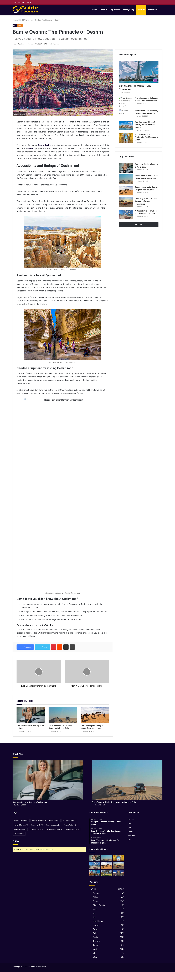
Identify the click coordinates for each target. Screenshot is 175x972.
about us (141, 10)
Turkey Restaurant (54, 829)
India (95, 909)
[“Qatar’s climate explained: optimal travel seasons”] (94, 873)
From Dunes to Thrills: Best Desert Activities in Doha (114, 802)
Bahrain (96, 893)
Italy (94, 917)
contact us (152, 10)
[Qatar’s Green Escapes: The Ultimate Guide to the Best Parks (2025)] (106, 873)
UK (94, 953)
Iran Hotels (54, 821)
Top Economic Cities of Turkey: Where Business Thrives (145, 125)
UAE (95, 949)
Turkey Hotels (20, 829)
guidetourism (19, 44)
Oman (95, 929)
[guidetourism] (25, 9)
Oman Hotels (37, 825)
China (95, 897)
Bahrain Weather (39, 821)
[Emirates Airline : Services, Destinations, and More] (126, 114)
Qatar (95, 933)
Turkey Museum (36, 829)
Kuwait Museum (21, 825)
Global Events (99, 905)
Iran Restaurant (69, 821)
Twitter (16, 841)
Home (94, 10)
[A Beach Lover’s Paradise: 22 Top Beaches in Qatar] (126, 214)
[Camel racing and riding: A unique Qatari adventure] (95, 715)
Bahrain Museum (21, 821)
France (96, 901)
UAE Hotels (19, 834)
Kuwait (96, 925)
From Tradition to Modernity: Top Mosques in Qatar (146, 137)
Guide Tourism (36, 967)
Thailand (96, 941)
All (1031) (138, 224)
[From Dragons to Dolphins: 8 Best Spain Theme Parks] (126, 102)
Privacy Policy (128, 10)
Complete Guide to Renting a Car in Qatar (30, 802)
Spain (95, 937)
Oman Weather (70, 825)
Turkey (96, 945)
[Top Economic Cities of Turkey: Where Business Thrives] (126, 125)
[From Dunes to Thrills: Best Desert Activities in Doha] (63, 715)
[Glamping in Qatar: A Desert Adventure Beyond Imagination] (126, 202)
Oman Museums (53, 825)
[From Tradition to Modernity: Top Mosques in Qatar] (126, 138)
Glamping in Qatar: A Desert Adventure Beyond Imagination (146, 201)
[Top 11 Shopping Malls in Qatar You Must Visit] (118, 873)
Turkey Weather (72, 829)
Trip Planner (115, 10)
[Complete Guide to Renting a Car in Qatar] (31, 715)
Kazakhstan (98, 921)
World (103, 10)
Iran (26, 20)
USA (95, 957)
